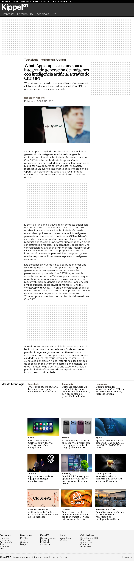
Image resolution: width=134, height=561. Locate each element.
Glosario (24, 542)
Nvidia (15, 1)
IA (31, 14)
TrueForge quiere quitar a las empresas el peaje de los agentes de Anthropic (43, 389)
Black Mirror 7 (26, 1)
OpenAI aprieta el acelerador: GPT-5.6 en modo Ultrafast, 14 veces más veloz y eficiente (76, 516)
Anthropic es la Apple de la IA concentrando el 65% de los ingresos (43, 514)
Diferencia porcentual (86, 541)
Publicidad (45, 542)
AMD (70, 1)
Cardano (45, 1)
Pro (54, 14)
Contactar (45, 544)
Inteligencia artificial (53, 59)
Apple (62, 1)
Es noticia (6, 1)
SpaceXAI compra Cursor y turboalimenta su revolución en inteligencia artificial (110, 516)
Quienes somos (48, 538)
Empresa (4, 538)
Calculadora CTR (89, 538)
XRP (36, 1)
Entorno (22, 14)
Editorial (44, 540)
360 (2, 549)
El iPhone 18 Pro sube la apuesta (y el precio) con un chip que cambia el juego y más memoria (76, 444)
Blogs (23, 544)
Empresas (8, 14)
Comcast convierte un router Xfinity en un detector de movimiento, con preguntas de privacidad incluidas (76, 391)
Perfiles (24, 538)
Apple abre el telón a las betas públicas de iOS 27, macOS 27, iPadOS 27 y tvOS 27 (110, 444)
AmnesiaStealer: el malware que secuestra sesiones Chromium (109, 478)
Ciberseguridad (103, 473)
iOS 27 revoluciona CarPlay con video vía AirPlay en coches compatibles (40, 444)
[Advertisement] (67, 37)
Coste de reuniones (85, 545)
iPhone (65, 437)
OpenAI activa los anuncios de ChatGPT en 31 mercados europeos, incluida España (110, 390)
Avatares (4, 546)
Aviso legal (65, 538)
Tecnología (42, 14)
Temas (23, 540)
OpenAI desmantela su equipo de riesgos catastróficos (41, 478)
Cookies (64, 540)
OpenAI (32, 473)
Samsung (66, 473)
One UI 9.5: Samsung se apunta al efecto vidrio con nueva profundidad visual (75, 480)
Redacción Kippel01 (34, 98)
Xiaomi (54, 1)
